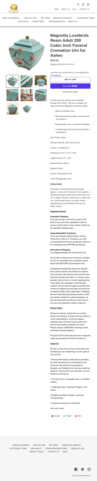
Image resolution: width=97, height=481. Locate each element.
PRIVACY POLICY (36, 452)
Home (56, 9)
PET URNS (53, 445)
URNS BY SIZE (39, 445)
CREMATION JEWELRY (71, 445)
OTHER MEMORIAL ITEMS (56, 448)
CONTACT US (53, 452)
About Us (66, 9)
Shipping (53, 64)
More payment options (70, 92)
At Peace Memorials (84, 475)
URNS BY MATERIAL (21, 445)
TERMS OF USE (77, 448)
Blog (74, 9)
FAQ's (65, 452)
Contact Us (84, 9)
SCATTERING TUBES (18, 448)
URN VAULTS (36, 448)
